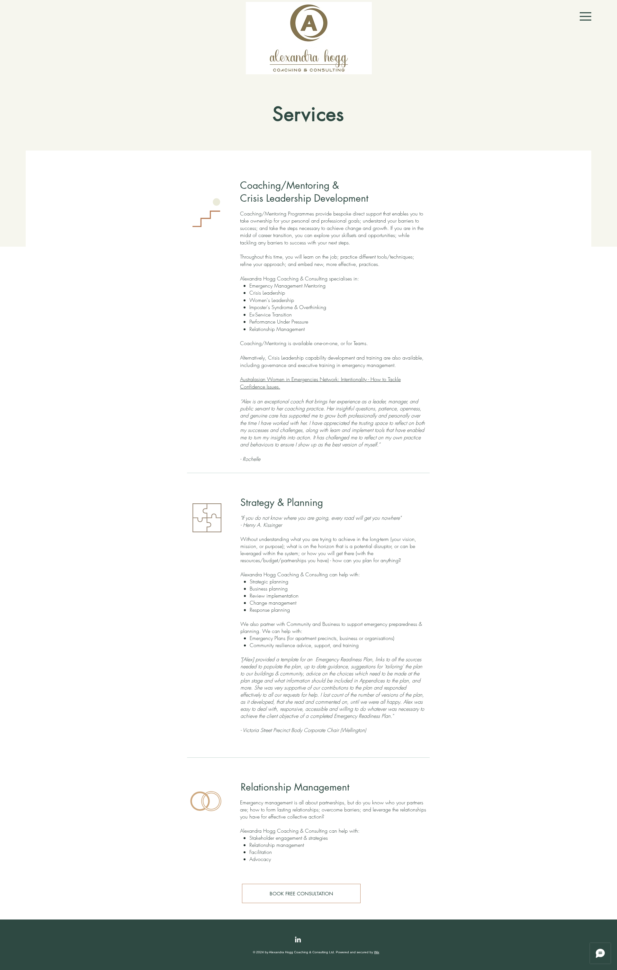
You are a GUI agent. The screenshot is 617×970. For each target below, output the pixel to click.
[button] (585, 16)
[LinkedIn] (298, 939)
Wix (376, 952)
